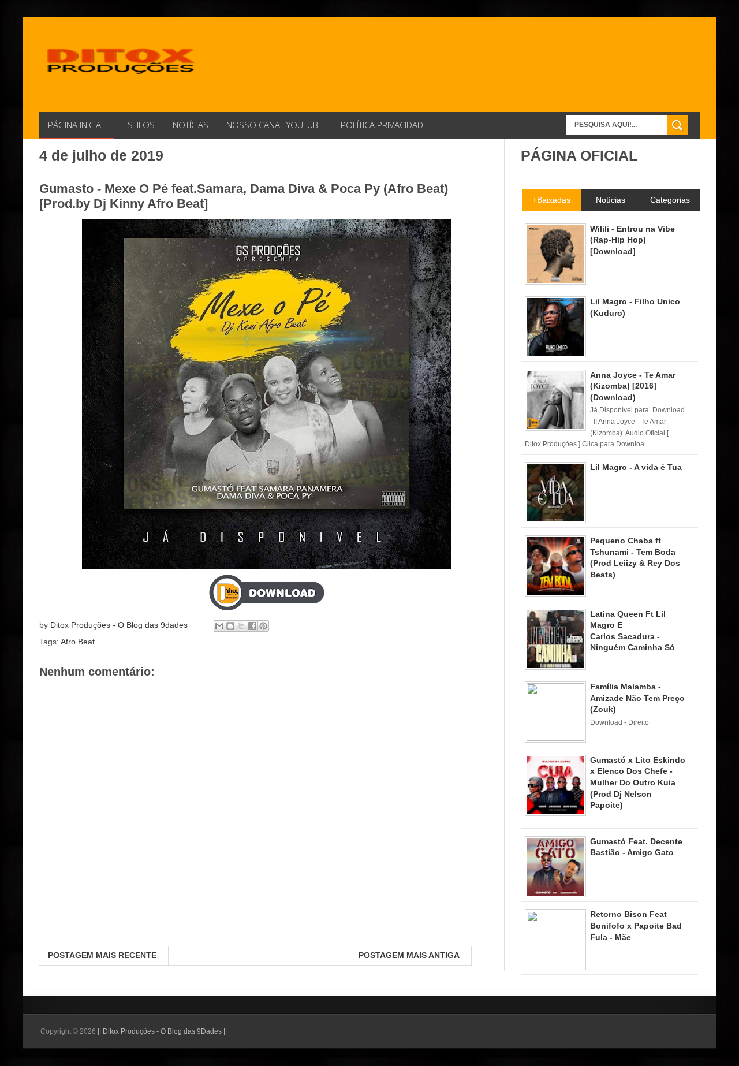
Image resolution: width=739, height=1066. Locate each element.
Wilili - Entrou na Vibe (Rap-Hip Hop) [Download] (632, 240)
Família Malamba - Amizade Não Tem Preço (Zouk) (637, 698)
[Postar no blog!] (230, 626)
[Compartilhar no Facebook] (252, 626)
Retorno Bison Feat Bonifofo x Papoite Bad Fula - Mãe (636, 925)
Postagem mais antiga (409, 955)
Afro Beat (78, 641)
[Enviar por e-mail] (219, 626)
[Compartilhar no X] (241, 626)
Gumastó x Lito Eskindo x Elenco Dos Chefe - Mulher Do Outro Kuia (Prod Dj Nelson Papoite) (637, 782)
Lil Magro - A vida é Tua (636, 467)
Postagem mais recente (102, 955)
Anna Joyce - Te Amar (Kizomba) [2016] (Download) (632, 386)
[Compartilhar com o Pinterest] (263, 626)
